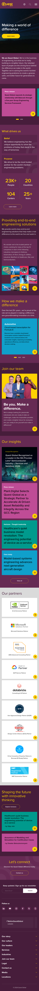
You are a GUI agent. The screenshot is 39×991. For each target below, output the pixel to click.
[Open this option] (24, 4)
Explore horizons (10, 807)
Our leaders (7, 945)
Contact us (19, 873)
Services (5, 950)
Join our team (8, 959)
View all (19, 581)
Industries (6, 954)
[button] (17, 119)
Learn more (11, 36)
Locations (6, 977)
